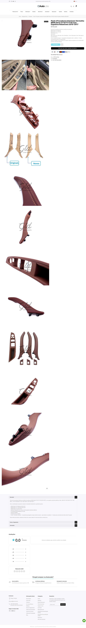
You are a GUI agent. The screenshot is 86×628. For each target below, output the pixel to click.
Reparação (54, 11)
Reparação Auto (24, 16)
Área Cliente (28, 598)
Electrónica (40, 11)
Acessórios (47, 11)
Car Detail (40, 607)
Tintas (21, 11)
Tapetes (60, 11)
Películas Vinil (15, 11)
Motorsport (27, 11)
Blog (27, 614)
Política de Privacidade (30, 613)
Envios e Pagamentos (30, 607)
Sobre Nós (28, 600)
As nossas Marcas (29, 604)
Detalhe (33, 11)
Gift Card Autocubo (41, 619)
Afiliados (27, 605)
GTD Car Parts (56, 57)
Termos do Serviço (29, 611)
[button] (67, 48)
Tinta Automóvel (41, 604)
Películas (39, 600)
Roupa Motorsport (41, 602)
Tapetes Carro (40, 605)
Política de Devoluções (30, 609)
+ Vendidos (71, 11)
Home (19, 16)
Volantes (65, 11)
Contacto (28, 602)
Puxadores (30, 16)
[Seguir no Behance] (15, 1)
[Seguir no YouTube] (13, 1)
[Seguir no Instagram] (11, 1)
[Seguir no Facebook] (9, 1)
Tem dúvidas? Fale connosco (56, 54)
